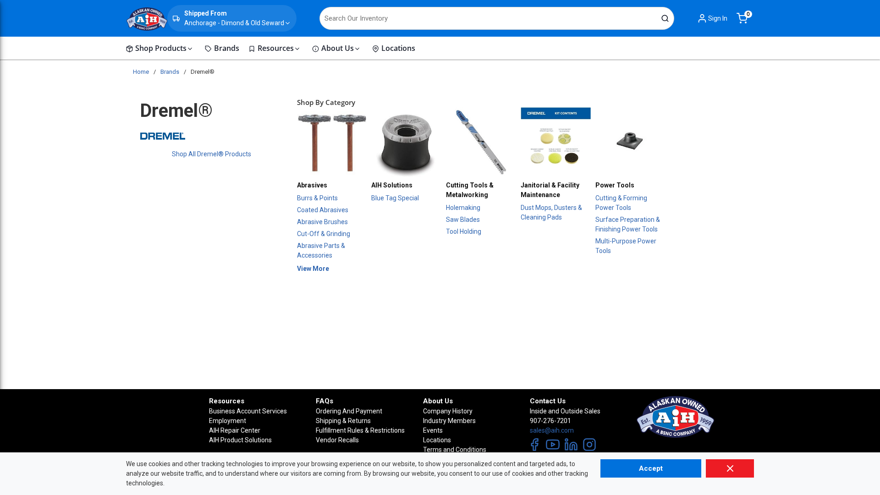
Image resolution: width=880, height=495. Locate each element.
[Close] (730, 468)
